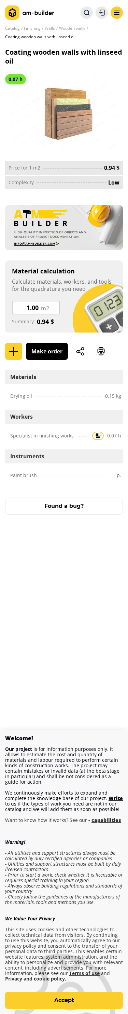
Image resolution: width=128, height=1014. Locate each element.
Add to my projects (13, 351)
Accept (64, 1000)
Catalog (12, 28)
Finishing (32, 28)
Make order (46, 351)
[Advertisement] (64, 602)
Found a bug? (64, 506)
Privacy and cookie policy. (35, 979)
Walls (50, 28)
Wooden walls (72, 28)
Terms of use (84, 973)
